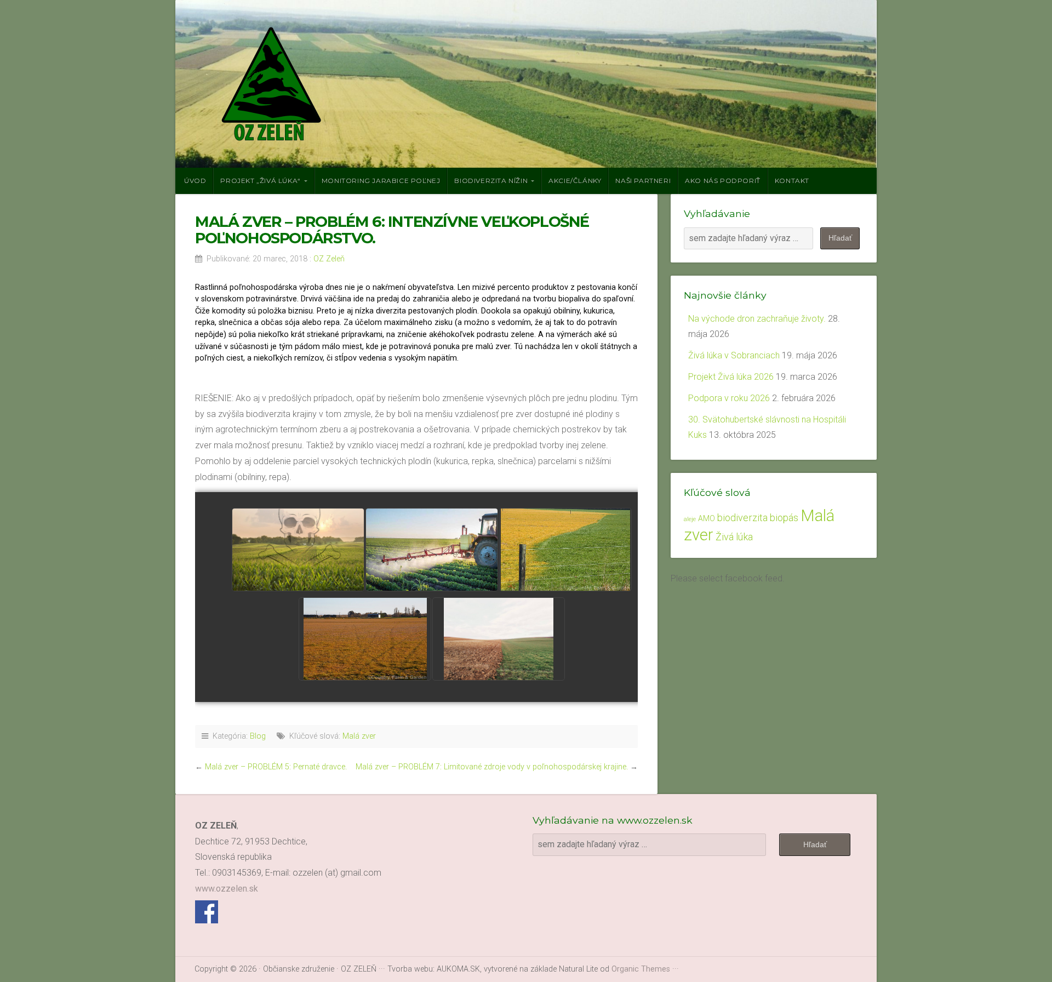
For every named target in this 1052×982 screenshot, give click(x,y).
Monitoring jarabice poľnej (381, 180)
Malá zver (359, 736)
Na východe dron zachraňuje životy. (757, 318)
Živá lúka (734, 537)
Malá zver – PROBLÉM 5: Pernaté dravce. (276, 767)
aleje (690, 519)
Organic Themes (640, 969)
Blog (258, 736)
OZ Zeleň (329, 259)
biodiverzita (742, 517)
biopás (784, 517)
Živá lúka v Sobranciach (734, 355)
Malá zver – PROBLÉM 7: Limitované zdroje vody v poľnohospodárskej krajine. (492, 767)
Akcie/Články (574, 180)
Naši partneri (643, 180)
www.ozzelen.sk (226, 888)
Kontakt (792, 180)
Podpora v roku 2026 (729, 398)
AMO (706, 518)
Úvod (195, 180)
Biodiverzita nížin (491, 180)
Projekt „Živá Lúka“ (260, 180)
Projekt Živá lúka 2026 (731, 377)
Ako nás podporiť (723, 180)
